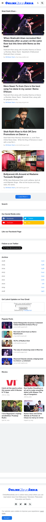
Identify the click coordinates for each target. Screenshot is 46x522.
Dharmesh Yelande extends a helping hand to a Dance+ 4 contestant (28, 360)
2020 (23, 283)
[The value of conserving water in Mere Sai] (7, 352)
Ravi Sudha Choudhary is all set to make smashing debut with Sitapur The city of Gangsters (33, 391)
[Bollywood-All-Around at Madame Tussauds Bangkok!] (23, 160)
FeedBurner (28, 310)
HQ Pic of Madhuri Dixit (21, 341)
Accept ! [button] (7, 518)
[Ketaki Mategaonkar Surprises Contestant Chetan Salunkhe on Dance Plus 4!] (7, 325)
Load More (22, 197)
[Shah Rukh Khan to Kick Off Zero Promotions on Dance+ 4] (23, 118)
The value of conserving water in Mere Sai (28, 350)
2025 (23, 265)
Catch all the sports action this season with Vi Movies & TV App (12, 390)
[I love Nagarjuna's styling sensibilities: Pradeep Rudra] (12, 406)
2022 (23, 276)
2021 (23, 280)
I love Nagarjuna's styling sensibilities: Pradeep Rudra (11, 416)
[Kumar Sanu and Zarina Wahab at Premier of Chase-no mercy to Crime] (34, 406)
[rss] (30, 504)
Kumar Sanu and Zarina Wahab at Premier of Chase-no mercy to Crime (33, 416)
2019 (23, 287)
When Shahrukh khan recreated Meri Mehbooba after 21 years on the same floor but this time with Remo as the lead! (23, 42)
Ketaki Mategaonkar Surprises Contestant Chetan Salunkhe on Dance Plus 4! (28, 324)
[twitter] (20, 504)
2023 (23, 272)
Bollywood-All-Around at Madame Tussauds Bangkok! (21, 175)
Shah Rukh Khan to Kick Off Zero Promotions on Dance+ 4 (20, 133)
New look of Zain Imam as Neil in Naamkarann (24, 333)
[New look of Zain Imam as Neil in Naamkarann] (7, 334)
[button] (2, 3)
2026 (23, 261)
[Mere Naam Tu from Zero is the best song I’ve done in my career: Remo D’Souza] (23, 72)
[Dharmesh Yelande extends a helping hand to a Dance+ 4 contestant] (7, 361)
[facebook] (16, 504)
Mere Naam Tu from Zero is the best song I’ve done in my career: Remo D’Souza (22, 89)
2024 (23, 268)
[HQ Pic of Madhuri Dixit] (7, 343)
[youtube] (25, 504)
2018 (23, 291)
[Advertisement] (23, 448)
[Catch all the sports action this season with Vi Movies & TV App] (12, 380)
